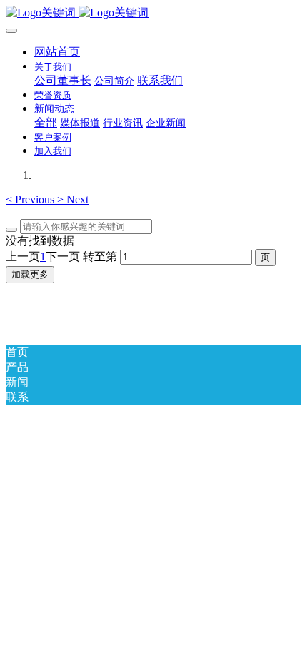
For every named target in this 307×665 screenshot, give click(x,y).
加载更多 (30, 274)
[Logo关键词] (153, 13)
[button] (31, 199)
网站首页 (57, 52)
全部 (45, 122)
